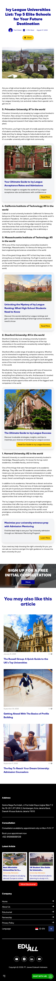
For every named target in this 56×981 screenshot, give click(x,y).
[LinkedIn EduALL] (32, 959)
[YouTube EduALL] (39, 959)
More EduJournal (28, 884)
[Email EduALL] (16, 959)
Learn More (45, 538)
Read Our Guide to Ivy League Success (34, 444)
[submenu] (51, 928)
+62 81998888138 (11, 836)
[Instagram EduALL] (24, 959)
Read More (45, 197)
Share (29, 38)
